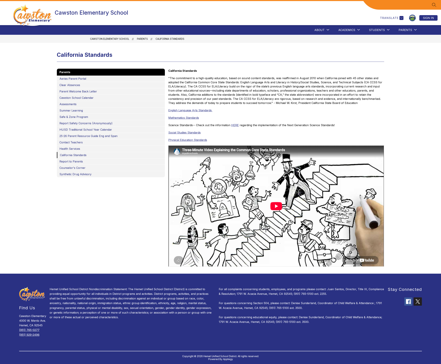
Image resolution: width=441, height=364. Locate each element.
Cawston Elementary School (109, 38)
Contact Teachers (71, 142)
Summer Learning (71, 110)
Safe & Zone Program (73, 117)
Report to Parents (71, 161)
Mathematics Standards (183, 117)
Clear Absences (69, 85)
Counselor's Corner (72, 168)
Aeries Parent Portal (72, 78)
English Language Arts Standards (190, 110)
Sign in (428, 18)
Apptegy (228, 359)
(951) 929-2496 (29, 334)
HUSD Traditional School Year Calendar (85, 129)
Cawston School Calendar (76, 97)
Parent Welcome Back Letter (78, 91)
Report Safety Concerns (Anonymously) (85, 123)
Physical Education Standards (187, 140)
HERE (235, 125)
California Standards (170, 38)
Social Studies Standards (184, 132)
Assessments (67, 104)
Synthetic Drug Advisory (75, 174)
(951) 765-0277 (29, 330)
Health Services (69, 148)
